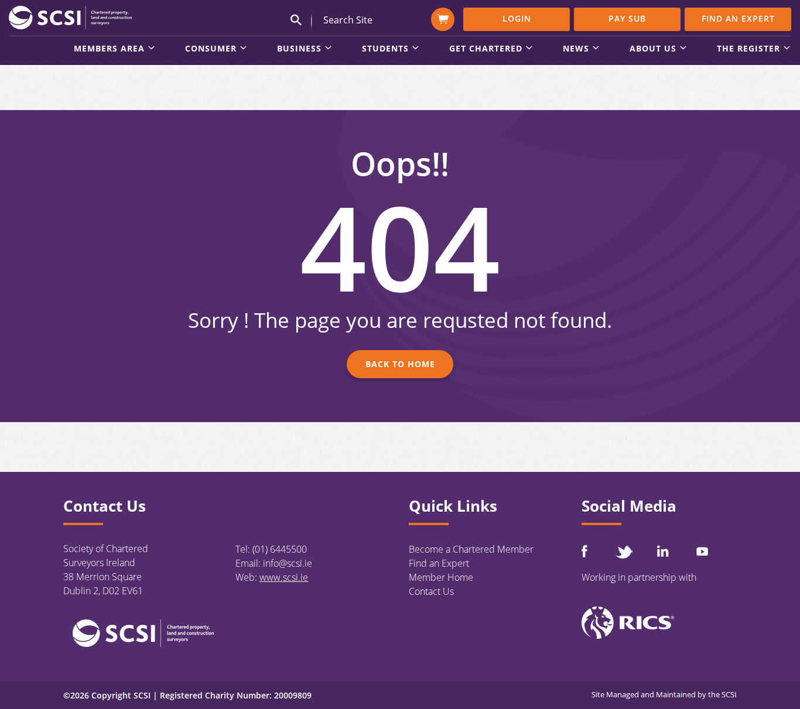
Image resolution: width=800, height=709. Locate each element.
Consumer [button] (211, 49)
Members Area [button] (109, 49)
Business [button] (299, 49)
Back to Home (400, 363)
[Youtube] (702, 551)
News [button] (576, 49)
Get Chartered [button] (485, 49)
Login (516, 18)
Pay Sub (627, 18)
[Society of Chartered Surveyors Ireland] (70, 17)
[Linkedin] (663, 551)
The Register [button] (748, 49)
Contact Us (431, 591)
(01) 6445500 (279, 549)
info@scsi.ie (287, 563)
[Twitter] (624, 552)
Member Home (441, 577)
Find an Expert (738, 18)
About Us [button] (653, 49)
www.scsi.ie (283, 577)
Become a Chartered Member (471, 549)
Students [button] (385, 49)
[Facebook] (584, 551)
